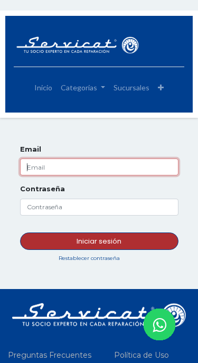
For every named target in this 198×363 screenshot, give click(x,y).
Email (30, 149)
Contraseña (42, 188)
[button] (161, 87)
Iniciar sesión (99, 241)
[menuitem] (43, 87)
